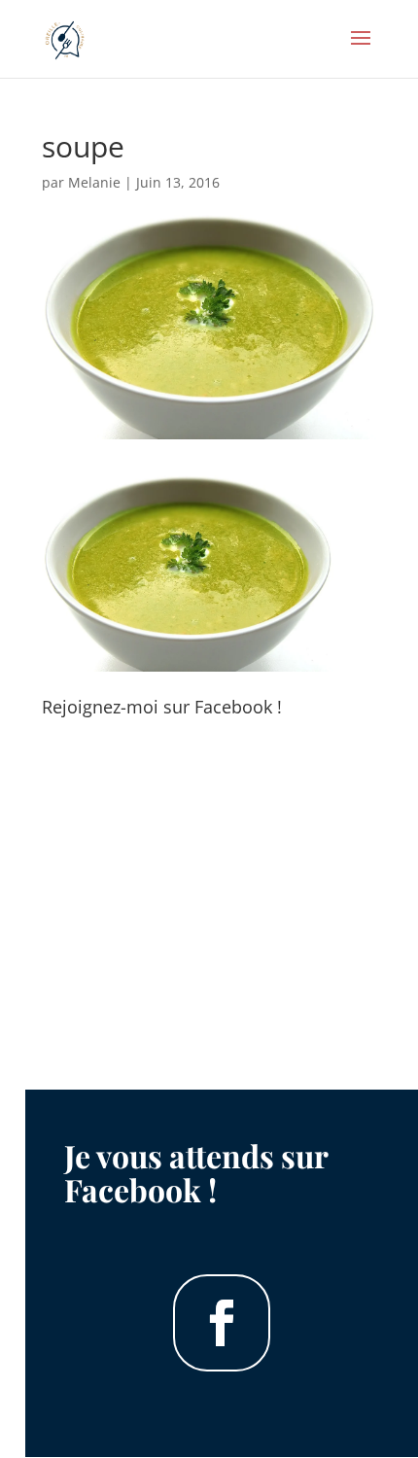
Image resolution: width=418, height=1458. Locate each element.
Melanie (94, 182)
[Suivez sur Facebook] (221, 1322)
